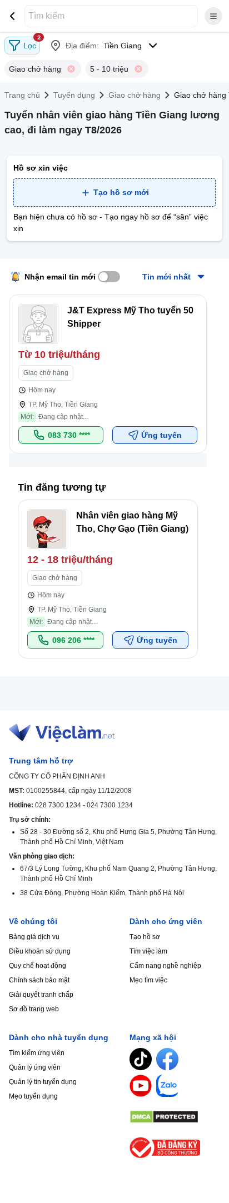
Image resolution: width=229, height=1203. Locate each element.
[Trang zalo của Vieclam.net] (167, 1086)
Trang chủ (22, 95)
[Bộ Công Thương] (175, 1148)
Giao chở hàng (134, 95)
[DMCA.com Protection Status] (175, 1117)
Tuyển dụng (74, 95)
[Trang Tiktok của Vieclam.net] (141, 1059)
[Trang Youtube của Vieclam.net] (141, 1086)
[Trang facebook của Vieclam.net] (167, 1059)
